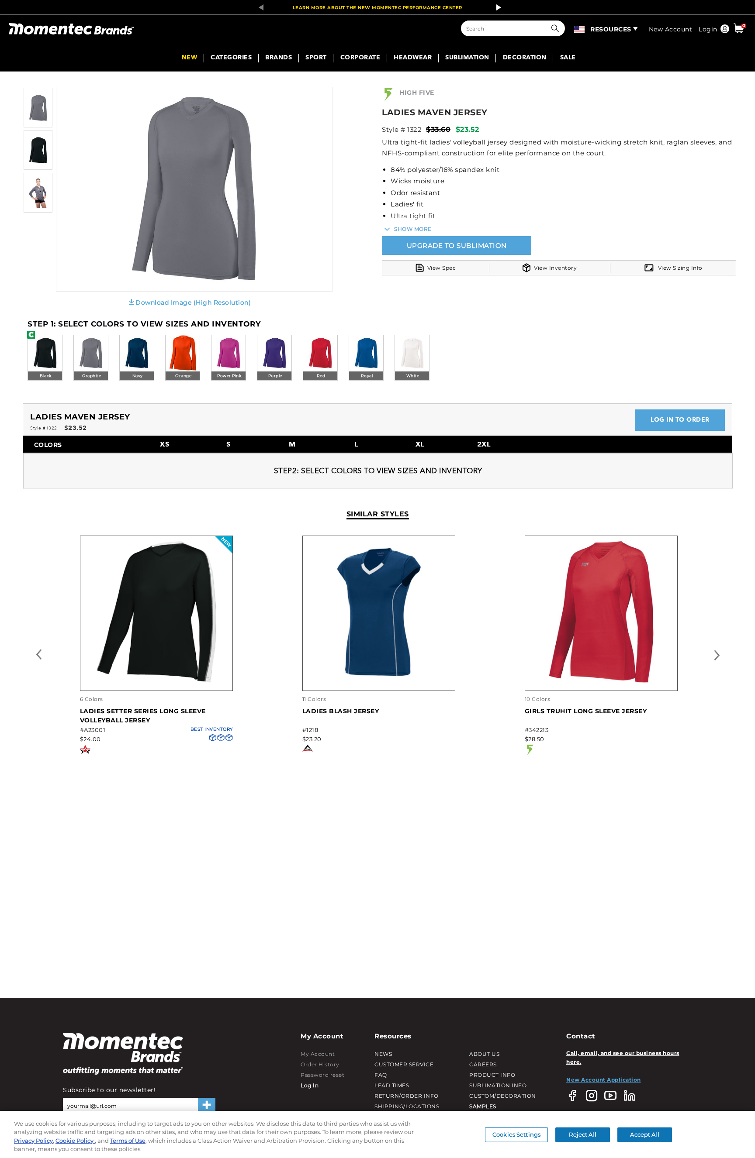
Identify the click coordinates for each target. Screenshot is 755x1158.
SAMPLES (482, 1106)
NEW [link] (189, 58)
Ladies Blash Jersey (340, 711)
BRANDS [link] (278, 58)
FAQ (380, 1075)
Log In (310, 1085)
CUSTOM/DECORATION (502, 1096)
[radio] (45, 358)
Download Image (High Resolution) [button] (193, 302)
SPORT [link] (316, 58)
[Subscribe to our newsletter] (206, 1105)
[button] (557, 28)
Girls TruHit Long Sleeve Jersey (586, 711)
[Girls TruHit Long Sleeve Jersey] (601, 681)
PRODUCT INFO (492, 1075)
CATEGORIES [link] (231, 58)
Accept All (644, 1134)
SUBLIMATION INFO (497, 1085)
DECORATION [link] (525, 58)
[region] (377, 1134)
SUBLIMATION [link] (467, 58)
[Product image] (38, 125)
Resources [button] (610, 29)
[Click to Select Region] (580, 28)
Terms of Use (127, 1140)
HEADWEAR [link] (413, 58)
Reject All (582, 1134)
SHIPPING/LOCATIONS (406, 1106)
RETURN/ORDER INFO (406, 1096)
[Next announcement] (496, 7)
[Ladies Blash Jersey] (378, 681)
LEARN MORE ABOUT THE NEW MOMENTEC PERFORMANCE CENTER (377, 7)
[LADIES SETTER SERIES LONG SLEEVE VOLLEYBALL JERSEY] (156, 681)
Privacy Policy (33, 1140)
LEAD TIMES (391, 1085)
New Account (671, 29)
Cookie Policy (75, 1140)
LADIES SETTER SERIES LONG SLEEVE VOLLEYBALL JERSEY (143, 715)
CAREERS (483, 1064)
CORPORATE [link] (360, 58)
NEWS (383, 1054)
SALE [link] (568, 58)
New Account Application (603, 1079)
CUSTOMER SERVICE (403, 1064)
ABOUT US (484, 1054)
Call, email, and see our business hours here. (622, 1057)
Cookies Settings (516, 1134)
